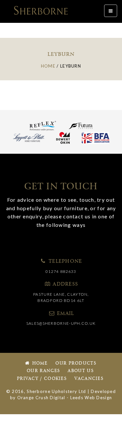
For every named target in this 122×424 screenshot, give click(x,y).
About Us (80, 371)
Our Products (75, 363)
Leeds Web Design (91, 397)
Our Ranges (43, 371)
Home (39, 363)
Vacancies (89, 378)
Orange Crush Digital (41, 397)
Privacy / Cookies (42, 378)
